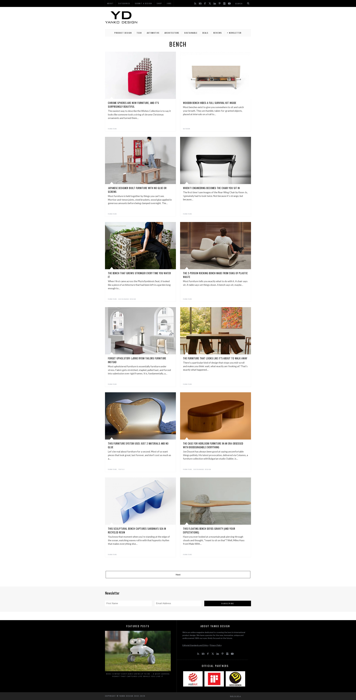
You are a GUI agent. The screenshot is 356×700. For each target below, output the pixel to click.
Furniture (112, 129)
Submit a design (143, 3)
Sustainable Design (127, 299)
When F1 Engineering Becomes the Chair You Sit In (211, 188)
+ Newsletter (234, 32)
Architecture (172, 32)
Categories (124, 3)
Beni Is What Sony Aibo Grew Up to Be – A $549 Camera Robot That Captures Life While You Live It (138, 675)
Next (178, 574)
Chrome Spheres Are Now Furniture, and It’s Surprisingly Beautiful (133, 104)
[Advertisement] (200, 17)
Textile (121, 469)
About (110, 3)
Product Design (123, 32)
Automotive (153, 32)
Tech (139, 32)
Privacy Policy (216, 645)
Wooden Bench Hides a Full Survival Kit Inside (209, 103)
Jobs (169, 3)
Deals (205, 32)
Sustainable (190, 32)
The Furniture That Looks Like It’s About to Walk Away (215, 358)
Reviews (217, 32)
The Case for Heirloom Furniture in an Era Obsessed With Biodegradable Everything (213, 445)
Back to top (235, 696)
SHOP (159, 3)
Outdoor (186, 129)
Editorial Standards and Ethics (195, 645)
